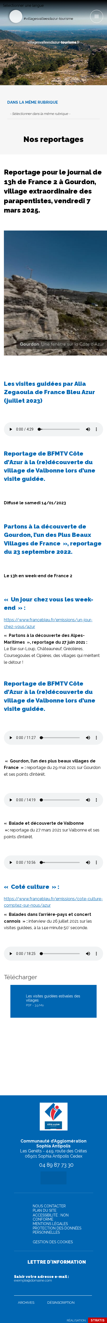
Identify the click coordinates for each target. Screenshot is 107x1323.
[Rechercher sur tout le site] (15, 16)
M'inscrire (87, 1290)
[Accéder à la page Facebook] (77, 9)
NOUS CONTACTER (49, 1206)
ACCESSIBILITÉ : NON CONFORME (51, 1217)
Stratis (97, 1320)
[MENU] (96, 16)
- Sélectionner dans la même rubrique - (40, 114)
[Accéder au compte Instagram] (86, 9)
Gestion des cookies (53, 1242)
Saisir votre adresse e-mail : (41, 1278)
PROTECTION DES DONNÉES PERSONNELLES (57, 1230)
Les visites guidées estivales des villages (53, 1000)
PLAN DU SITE (44, 1210)
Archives (26, 1303)
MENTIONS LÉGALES (50, 1224)
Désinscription (61, 1303)
